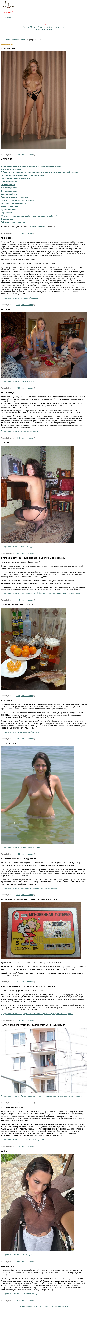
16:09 (18, 388)
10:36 (18, 1261)
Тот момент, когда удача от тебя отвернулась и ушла (29, 899)
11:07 (18, 1146)
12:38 (18, 982)
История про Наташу (12, 1107)
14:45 (18, 600)
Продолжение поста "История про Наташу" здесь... (24, 1139)
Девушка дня (8, 48)
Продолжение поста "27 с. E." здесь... (17, 1254)
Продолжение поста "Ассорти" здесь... (18, 381)
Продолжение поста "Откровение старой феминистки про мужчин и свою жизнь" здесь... (41, 593)
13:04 (18, 895)
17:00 (18, 233)
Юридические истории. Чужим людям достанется (28, 986)
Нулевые (5, 442)
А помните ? (7, 700)
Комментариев (27, 155)
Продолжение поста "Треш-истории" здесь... (21, 1293)
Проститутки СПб (44, 29)
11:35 (18, 1103)
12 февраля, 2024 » (59, 1306)
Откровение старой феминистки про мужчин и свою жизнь (33, 558)
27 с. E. (4, 1151)
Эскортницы (7, 392)
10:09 (18, 1300)
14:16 (18, 696)
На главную (44, 1306)
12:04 (18, 1020)
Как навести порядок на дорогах (18, 858)
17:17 (18, 155)
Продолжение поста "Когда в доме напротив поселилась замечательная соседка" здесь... (41, 1096)
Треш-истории (8, 1266)
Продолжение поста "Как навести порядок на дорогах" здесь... (29, 888)
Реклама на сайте (8, 12)
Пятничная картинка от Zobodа (18, 604)
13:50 (18, 739)
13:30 (18, 854)
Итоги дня (6, 159)
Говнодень (7, 238)
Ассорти (5, 309)
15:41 (18, 438)
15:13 (18, 553)
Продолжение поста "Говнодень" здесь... (19, 298)
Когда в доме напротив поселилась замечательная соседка (33, 1025)
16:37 (18, 305)
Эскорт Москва (30, 27)
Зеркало (8, 17)
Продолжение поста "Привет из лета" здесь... (21, 847)
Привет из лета (8, 743)
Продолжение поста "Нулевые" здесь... (18, 546)
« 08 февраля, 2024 (28, 1306)
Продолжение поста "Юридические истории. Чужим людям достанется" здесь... (37, 1013)
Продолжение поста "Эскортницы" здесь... (20, 431)
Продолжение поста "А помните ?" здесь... (20, 732)
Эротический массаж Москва (51, 27)
